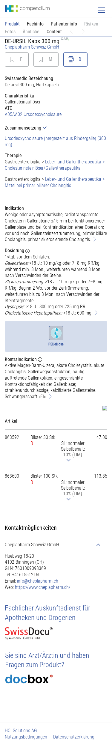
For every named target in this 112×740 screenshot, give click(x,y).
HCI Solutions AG (21, 730)
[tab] (56, 128)
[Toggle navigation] (101, 10)
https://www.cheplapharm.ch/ (42, 587)
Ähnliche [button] (31, 31)
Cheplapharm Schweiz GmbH (32, 47)
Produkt (12, 24)
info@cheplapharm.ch (37, 581)
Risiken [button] (91, 24)
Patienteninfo (64, 24)
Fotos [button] (10, 31)
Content (54, 31)
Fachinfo (35, 24)
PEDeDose (56, 344)
